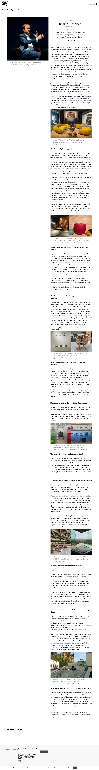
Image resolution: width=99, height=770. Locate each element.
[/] (5, 4)
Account (90, 4)
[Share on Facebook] (66, 40)
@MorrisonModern (69, 712)
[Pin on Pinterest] (71, 40)
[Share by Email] (73, 40)
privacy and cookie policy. (26, 758)
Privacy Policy (68, 767)
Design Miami (70, 26)
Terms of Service (58, 767)
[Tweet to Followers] (69, 40)
